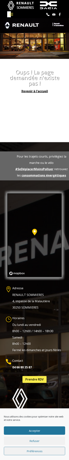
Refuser (34, 441)
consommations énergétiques (44, 175)
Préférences (35, 451)
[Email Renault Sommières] (54, 14)
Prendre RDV (34, 379)
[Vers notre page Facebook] (60, 14)
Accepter (34, 431)
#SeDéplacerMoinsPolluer (34, 169)
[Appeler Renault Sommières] (48, 14)
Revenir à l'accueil (34, 91)
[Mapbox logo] (17, 273)
